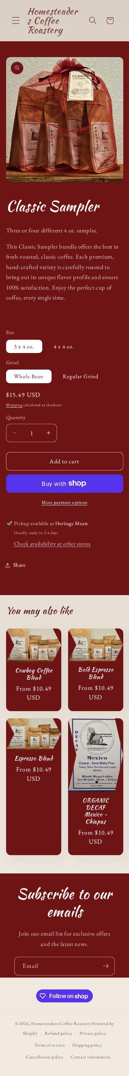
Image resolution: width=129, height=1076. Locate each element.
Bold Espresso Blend (95, 673)
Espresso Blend (33, 758)
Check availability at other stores (52, 543)
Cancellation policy (44, 1057)
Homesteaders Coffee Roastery (61, 1023)
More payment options (64, 502)
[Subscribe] (105, 966)
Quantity (16, 417)
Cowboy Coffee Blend (33, 674)
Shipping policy (87, 1045)
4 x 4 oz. (64, 346)
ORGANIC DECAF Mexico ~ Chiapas (95, 811)
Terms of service (49, 1045)
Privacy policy (93, 1033)
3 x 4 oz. (24, 346)
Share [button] (19, 565)
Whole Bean (29, 376)
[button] (15, 20)
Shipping (14, 404)
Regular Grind (81, 376)
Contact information (91, 1057)
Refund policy (58, 1033)
